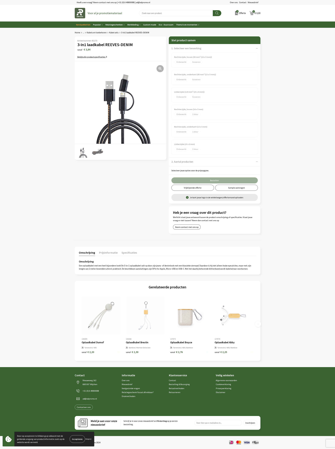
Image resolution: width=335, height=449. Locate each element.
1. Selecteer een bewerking (186, 48)
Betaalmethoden (176, 388)
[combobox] (176, 13)
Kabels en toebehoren (97, 32)
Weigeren (88, 439)
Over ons (234, 2)
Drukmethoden (128, 396)
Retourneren (174, 392)
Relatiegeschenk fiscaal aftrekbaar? (138, 392)
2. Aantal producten (182, 161)
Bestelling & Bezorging (179, 384)
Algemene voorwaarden (226, 380)
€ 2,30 (132, 352)
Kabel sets (114, 32)
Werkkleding (133, 24)
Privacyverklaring (223, 388)
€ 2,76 (176, 352)
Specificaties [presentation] (129, 252)
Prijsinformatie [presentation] (108, 252)
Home (77, 32)
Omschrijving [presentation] (87, 252)
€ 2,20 (88, 352)
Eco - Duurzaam (166, 24)
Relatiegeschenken (114, 24)
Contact (242, 2)
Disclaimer (220, 392)
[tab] (87, 253)
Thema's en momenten (186, 24)
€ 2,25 (221, 352)
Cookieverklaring (223, 384)
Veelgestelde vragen (131, 388)
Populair (97, 24)
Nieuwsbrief (253, 2)
